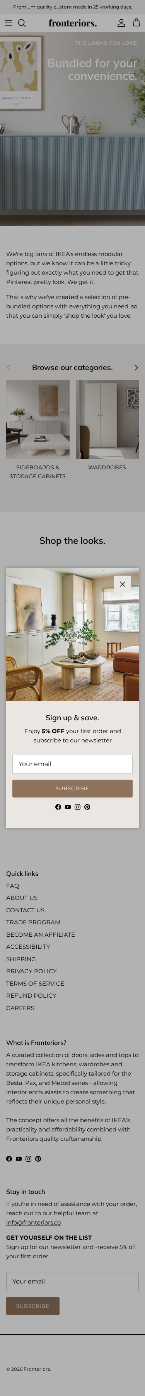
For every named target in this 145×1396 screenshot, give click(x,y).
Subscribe (72, 788)
